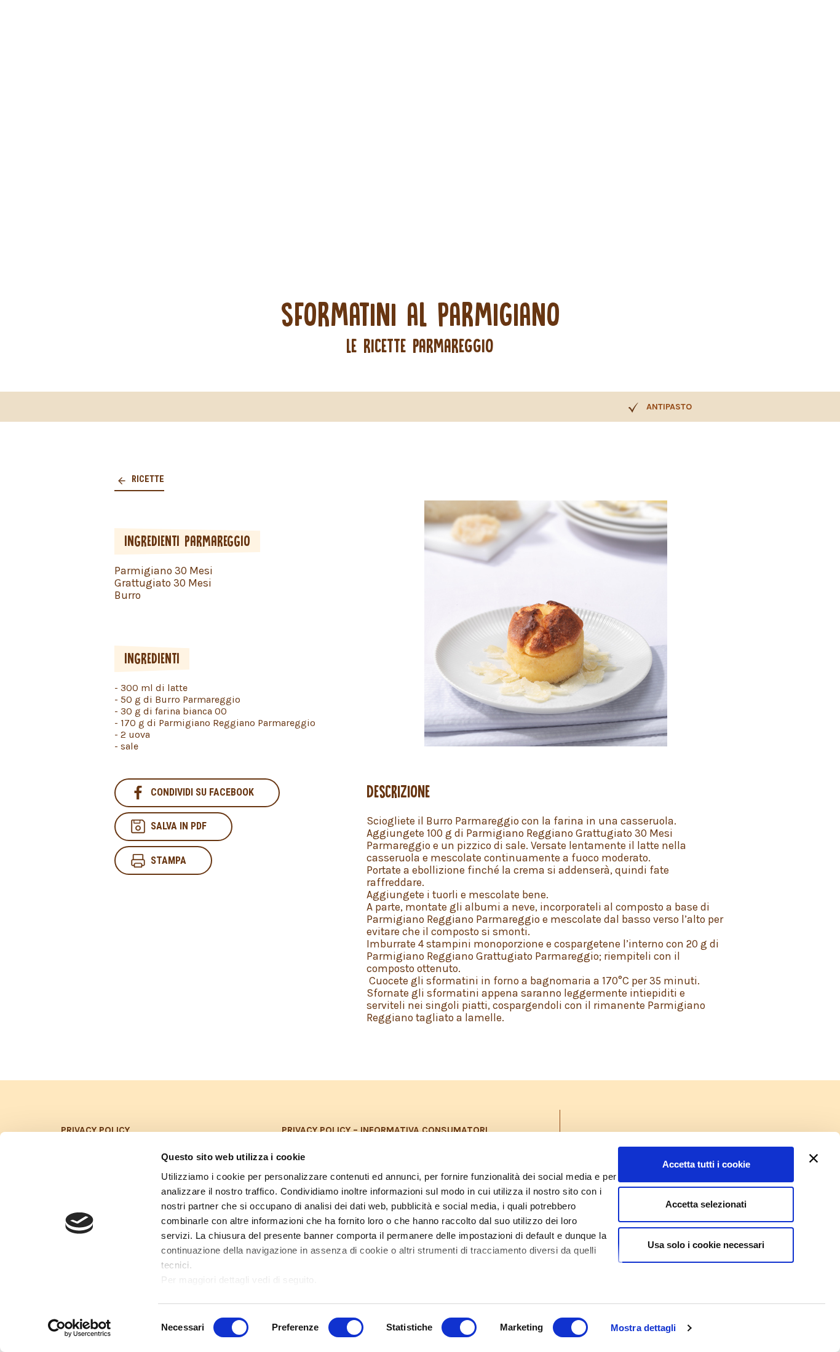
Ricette (147, 479)
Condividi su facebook (202, 792)
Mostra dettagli (643, 1327)
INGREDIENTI (152, 658)
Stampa (168, 860)
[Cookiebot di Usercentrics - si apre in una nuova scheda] (79, 1328)
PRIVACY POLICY (95, 1130)
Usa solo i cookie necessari (706, 1244)
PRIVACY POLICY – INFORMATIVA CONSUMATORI (385, 1130)
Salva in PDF (179, 826)
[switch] (345, 1327)
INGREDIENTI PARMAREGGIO (187, 541)
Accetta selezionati (706, 1204)
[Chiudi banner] (813, 1158)
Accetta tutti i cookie (706, 1164)
